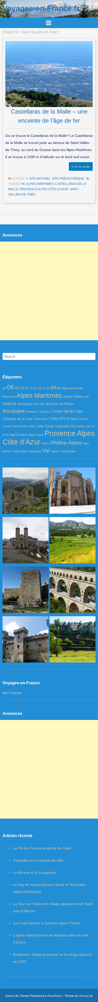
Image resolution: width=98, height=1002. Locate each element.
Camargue (44, 411)
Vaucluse (68, 451)
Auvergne (25, 404)
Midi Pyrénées (19, 434)
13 (22, 388)
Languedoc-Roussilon (70, 426)
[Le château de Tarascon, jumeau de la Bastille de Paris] (25, 640)
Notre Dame (36, 434)
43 (39, 388)
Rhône (45, 443)
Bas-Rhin (39, 404)
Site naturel (40, 178)
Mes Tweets (12, 693)
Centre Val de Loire (67, 411)
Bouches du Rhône (60, 404)
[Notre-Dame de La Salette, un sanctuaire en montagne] (25, 541)
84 (59, 388)
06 (23, 184)
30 (31, 388)
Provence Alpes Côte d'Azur (44, 189)
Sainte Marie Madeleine (27, 451)
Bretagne (31, 411)
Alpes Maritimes (39, 184)
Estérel (72, 419)
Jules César (45, 426)
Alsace (67, 396)
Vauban (55, 451)
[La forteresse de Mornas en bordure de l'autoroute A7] (25, 591)
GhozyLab (86, 996)
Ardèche (9, 403)
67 (43, 388)
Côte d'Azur (41, 419)
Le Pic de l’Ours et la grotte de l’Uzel (42, 848)
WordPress (54, 996)
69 (47, 388)
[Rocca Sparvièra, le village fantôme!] (25, 491)
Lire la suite (81, 166)
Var (46, 450)
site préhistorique (68, 178)
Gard (15, 426)
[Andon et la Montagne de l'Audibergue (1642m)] (72, 541)
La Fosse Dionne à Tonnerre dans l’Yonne (46, 923)
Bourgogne (14, 411)
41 (35, 388)
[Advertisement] (49, 291)
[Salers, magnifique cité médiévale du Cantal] (72, 640)
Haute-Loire (27, 426)
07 (17, 388)
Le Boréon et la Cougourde (34, 872)
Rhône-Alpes (66, 442)
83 (53, 387)
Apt (87, 396)
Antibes (78, 396)
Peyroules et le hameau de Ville (38, 860)
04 (4, 388)
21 (27, 388)
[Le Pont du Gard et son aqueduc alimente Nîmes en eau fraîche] (72, 591)
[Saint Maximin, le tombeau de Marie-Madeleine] (72, 491)
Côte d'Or (58, 419)
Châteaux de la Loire (17, 419)
